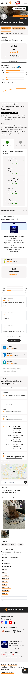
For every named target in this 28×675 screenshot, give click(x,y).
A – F (13, 555)
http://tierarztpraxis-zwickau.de (14, 458)
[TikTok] (15, 622)
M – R (13, 601)
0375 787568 (9, 404)
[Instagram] (2, 622)
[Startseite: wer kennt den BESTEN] (6, 2)
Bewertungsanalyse (6, 33)
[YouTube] (10, 622)
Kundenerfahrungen (18, 33)
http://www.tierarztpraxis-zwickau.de (15, 456)
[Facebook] (6, 622)
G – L (13, 598)
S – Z (13, 604)
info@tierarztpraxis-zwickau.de (14, 411)
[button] (6, 28)
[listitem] (10, 558)
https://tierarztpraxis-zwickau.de (14, 419)
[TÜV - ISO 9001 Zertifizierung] (4, 644)
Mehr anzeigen (6, 374)
